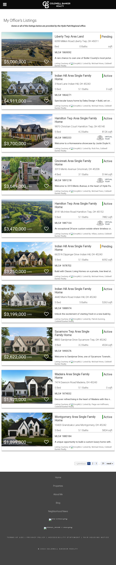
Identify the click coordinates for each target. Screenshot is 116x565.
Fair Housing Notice (96, 537)
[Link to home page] (58, 4)
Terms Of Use (15, 537)
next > (110, 463)
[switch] (46, 62)
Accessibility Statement (64, 537)
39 (103, 463)
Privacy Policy (36, 537)
